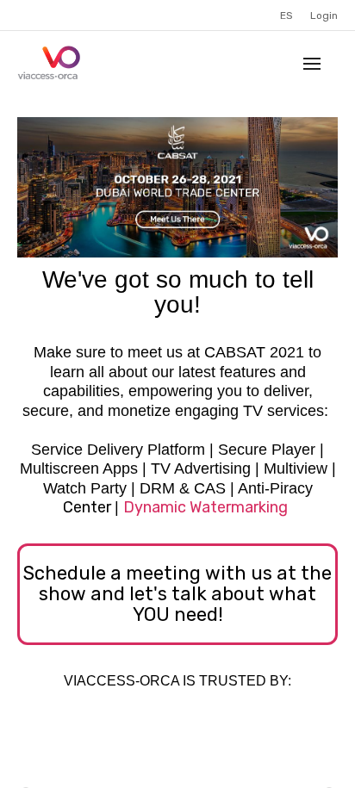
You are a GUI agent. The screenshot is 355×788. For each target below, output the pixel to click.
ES (286, 15)
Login (324, 15)
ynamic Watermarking (211, 507)
